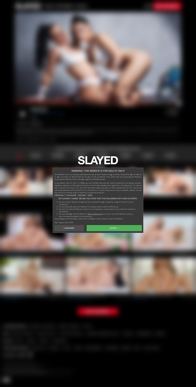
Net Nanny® (71, 195)
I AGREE (113, 228)
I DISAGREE (69, 228)
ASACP (90, 195)
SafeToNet (82, 195)
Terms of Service (94, 214)
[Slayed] (98, 161)
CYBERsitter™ (60, 195)
